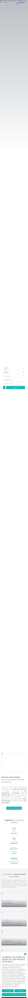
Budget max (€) (8, 380)
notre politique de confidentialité (10, 987)
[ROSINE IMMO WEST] (21, 3)
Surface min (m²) (8, 383)
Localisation (7, 376)
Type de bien (6, 371)
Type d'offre (6, 367)
